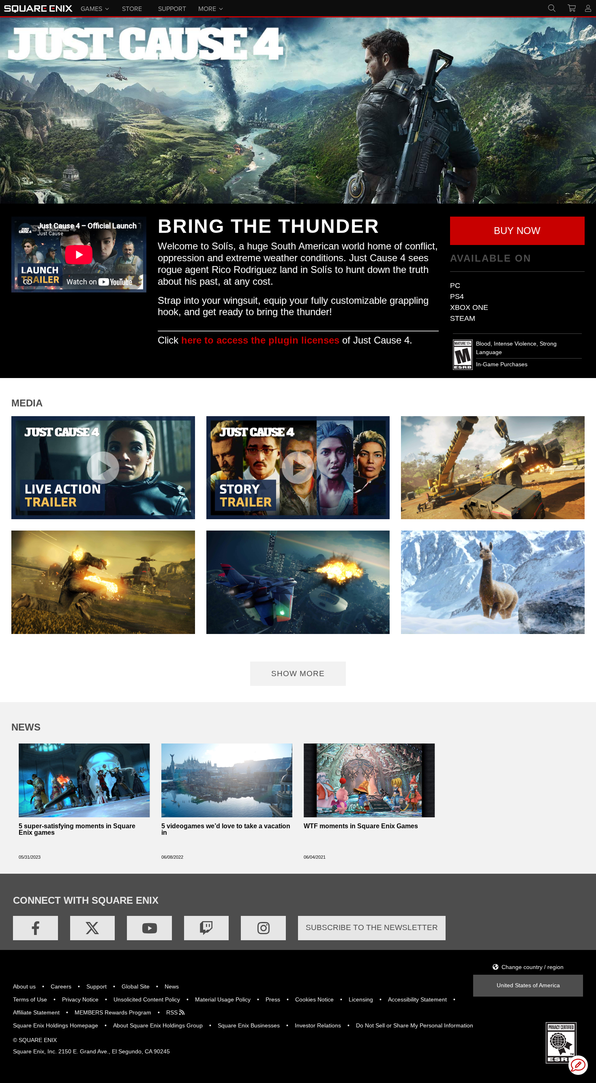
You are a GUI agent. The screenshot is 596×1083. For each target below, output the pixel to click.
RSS (172, 1012)
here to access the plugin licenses (260, 340)
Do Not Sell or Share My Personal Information (414, 1025)
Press (273, 999)
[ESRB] (561, 1042)
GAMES (91, 8)
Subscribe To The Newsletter (372, 927)
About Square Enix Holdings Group (158, 1025)
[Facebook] (35, 928)
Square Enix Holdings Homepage (55, 1025)
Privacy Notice (80, 999)
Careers (61, 986)
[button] (517, 231)
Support (96, 986)
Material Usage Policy (223, 999)
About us (24, 986)
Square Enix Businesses (249, 1025)
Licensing (361, 999)
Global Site (136, 986)
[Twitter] (92, 928)
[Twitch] (206, 928)
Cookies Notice (314, 999)
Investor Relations (318, 1025)
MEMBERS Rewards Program (113, 1012)
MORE (207, 8)
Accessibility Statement (417, 999)
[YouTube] (149, 928)
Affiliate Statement (36, 1012)
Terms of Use (30, 999)
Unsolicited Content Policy (147, 999)
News (172, 986)
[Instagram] (263, 928)
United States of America (528, 985)
